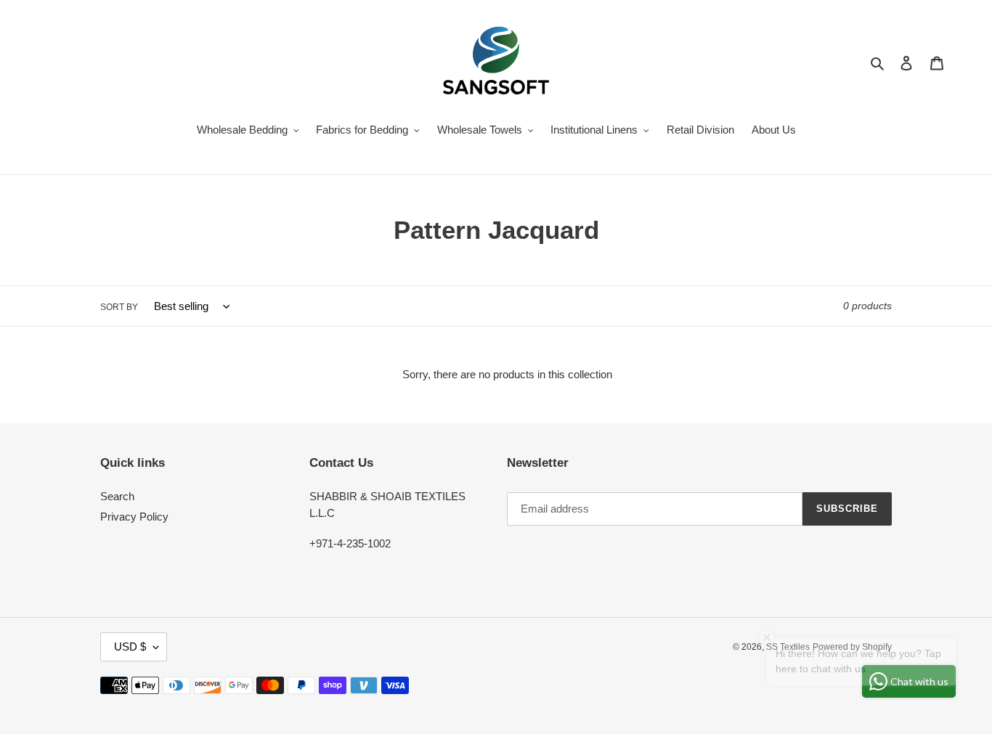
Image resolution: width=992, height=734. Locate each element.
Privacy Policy (134, 516)
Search (117, 496)
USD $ (130, 646)
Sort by (119, 307)
